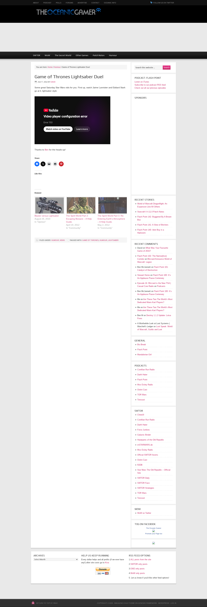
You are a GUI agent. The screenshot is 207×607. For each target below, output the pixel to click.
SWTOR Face (143, 483)
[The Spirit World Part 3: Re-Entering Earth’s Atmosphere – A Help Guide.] (112, 205)
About (36, 3)
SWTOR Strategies (145, 488)
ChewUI (140, 415)
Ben (46, 149)
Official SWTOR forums (147, 455)
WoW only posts (137, 573)
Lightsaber (113, 240)
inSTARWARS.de (145, 445)
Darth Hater (142, 374)
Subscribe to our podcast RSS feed (150, 85)
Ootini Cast (142, 390)
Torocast (141, 400)
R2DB (139, 465)
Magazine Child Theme (124, 603)
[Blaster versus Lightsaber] (49, 205)
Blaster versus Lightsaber (47, 216)
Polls (58, 3)
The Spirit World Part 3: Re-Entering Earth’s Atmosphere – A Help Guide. (111, 219)
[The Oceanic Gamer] (153, 531)
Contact (95, 3)
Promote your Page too (153, 534)
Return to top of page (47, 603)
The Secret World (63, 55)
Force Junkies (143, 430)
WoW (47, 55)
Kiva (107, 562)
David (53, 82)
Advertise (82, 3)
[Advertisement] (156, 30)
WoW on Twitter (144, 513)
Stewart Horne (143, 275)
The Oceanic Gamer (68, 14)
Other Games (82, 55)
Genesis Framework (147, 603)
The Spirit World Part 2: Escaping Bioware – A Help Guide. (79, 219)
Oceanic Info (110, 3)
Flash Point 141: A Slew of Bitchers (152, 225)
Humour (113, 55)
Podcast (47, 3)
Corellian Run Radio (146, 369)
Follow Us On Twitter (163, 3)
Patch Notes (99, 55)
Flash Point (142, 349)
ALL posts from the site (140, 559)
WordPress (163, 603)
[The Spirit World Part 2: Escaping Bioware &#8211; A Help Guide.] (80, 205)
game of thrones (90, 240)
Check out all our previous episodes (150, 88)
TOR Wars (142, 395)
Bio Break (141, 344)
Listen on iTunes (142, 82)
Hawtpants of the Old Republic (150, 440)
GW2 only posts (137, 568)
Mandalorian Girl (144, 354)
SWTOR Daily (143, 478)
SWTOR (36, 55)
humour (103, 240)
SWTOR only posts (138, 564)
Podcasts (161, 286)
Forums (69, 3)
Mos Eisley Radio (145, 384)
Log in (173, 603)
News (62, 240)
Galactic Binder (144, 435)
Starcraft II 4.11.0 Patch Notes (150, 212)
